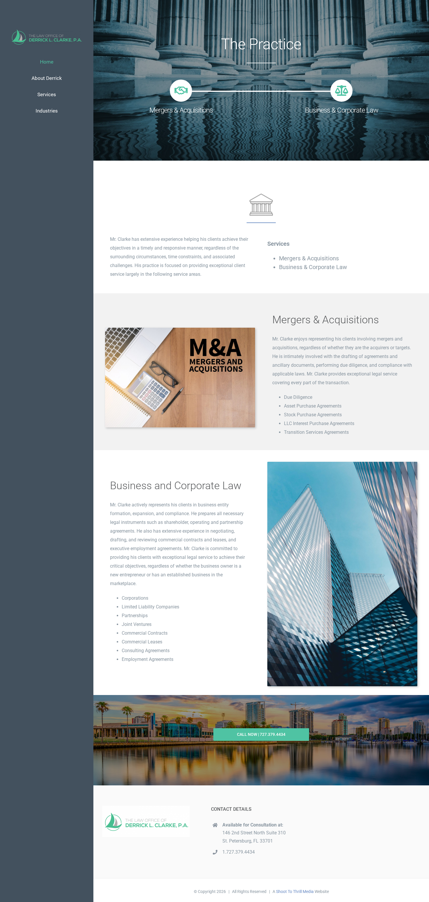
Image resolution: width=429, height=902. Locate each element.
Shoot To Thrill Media (295, 891)
